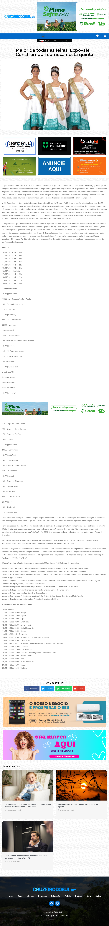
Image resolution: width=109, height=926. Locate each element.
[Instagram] (57, 903)
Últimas (30, 896)
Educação (55, 896)
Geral (20, 896)
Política (78, 896)
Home (11, 896)
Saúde (98, 896)
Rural (88, 896)
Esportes (42, 896)
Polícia (68, 896)
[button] (43, 36)
